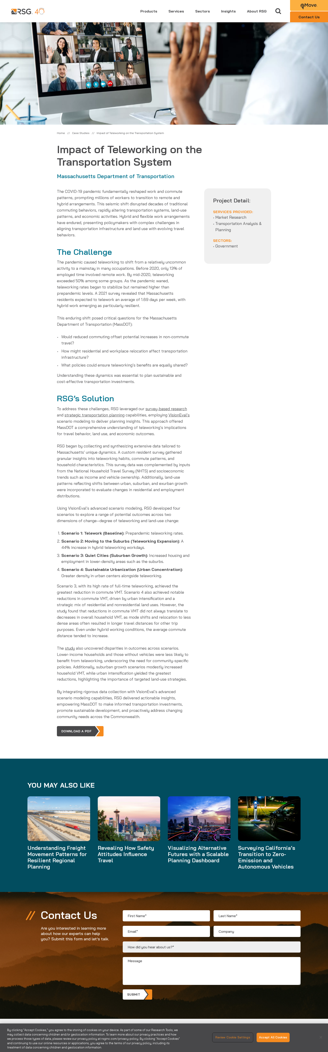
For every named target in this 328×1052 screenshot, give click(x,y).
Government (226, 246)
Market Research (230, 217)
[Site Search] (278, 11)
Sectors (202, 11)
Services (176, 11)
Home (61, 133)
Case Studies (80, 133)
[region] (164, 1037)
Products (148, 11)
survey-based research (166, 408)
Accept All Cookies (273, 1037)
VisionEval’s (179, 415)
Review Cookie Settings (232, 1037)
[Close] (321, 1037)
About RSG (257, 11)
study (70, 648)
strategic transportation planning (94, 415)
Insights (228, 11)
